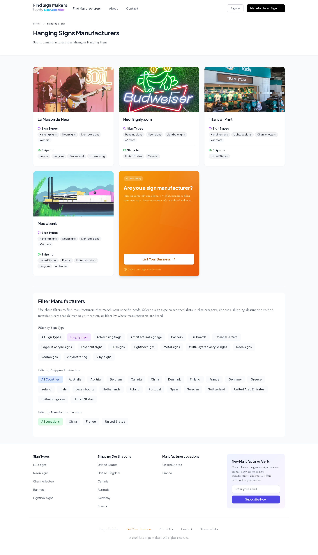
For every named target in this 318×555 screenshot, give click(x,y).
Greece (256, 379)
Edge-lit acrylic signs (56, 347)
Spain (174, 389)
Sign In (235, 8)
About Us (166, 529)
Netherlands (111, 389)
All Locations (50, 421)
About (113, 8)
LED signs (118, 347)
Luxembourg (97, 156)
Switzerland (77, 156)
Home (36, 23)
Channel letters (266, 134)
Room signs (49, 357)
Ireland (46, 389)
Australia (75, 379)
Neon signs (69, 134)
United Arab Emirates (249, 389)
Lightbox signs (90, 134)
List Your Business (138, 529)
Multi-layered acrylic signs (208, 347)
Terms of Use (209, 529)
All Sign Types (51, 337)
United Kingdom (86, 260)
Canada (153, 156)
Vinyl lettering (77, 357)
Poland (134, 389)
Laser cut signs (91, 347)
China (155, 379)
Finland (195, 379)
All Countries (50, 379)
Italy (64, 389)
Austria (96, 379)
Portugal (155, 389)
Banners (177, 337)
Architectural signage (146, 337)
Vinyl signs (104, 357)
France (44, 156)
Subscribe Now (255, 499)
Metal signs (172, 347)
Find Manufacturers (87, 8)
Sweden (193, 389)
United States (133, 156)
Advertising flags (109, 337)
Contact (132, 8)
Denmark (174, 379)
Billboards (199, 337)
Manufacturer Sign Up (265, 8)
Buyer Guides (108, 529)
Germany (235, 379)
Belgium (59, 156)
